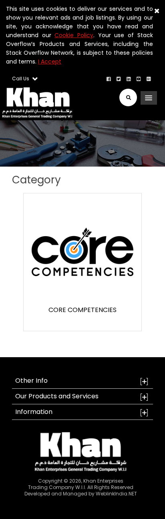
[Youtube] (139, 78)
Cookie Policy (73, 35)
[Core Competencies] (82, 251)
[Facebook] (109, 78)
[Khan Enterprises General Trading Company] (36, 102)
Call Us (21, 78)
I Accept (49, 62)
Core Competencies (82, 309)
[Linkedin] (129, 78)
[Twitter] (119, 78)
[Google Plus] (149, 78)
